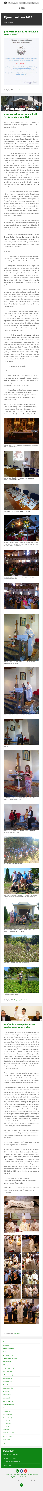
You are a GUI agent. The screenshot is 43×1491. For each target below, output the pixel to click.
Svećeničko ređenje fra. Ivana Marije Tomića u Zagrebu (19, 1026)
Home (6, 22)
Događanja (17, 1000)
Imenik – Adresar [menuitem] (33, 1474)
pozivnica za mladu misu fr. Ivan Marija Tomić (21, 33)
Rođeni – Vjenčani (8, 1418)
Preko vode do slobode (10, 1358)
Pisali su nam (7, 1395)
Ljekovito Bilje (7, 1411)
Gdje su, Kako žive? (8, 1365)
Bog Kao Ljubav (7, 1371)
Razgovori (6, 1391)
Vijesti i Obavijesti (19, 90)
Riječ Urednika (7, 1352)
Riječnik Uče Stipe (8, 1401)
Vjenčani (8, 1423)
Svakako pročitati (8, 1355)
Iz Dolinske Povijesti (9, 1375)
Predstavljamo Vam (8, 1405)
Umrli (7, 1426)
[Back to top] (21, 1485)
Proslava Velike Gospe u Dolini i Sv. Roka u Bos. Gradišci (20, 116)
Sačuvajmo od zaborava (10, 1408)
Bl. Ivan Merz (6, 1385)
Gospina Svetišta (26, 1000)
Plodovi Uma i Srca (8, 1368)
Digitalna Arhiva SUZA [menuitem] (17, 1477)
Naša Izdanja (6, 1439)
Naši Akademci (7, 1414)
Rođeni (8, 1421)
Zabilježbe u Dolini (8, 1433)
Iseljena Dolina (7, 1362)
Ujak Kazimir (6, 1398)
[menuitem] (21, 1451)
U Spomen (6, 1429)
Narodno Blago (7, 1381)
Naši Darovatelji (7, 1436)
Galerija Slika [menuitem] (8, 1474)
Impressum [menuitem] (28, 1477)
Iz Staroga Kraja (7, 1378)
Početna (5, 1342)
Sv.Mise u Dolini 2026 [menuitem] (20, 1474)
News (11, 22)
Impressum (6, 1443)
